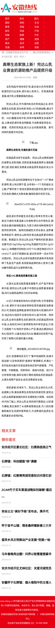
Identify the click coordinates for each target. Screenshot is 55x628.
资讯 (22, 19)
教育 (7, 27)
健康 (22, 39)
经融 (7, 35)
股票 (22, 35)
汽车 (36, 35)
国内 (36, 19)
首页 (7, 19)
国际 (7, 23)
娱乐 (7, 31)
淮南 (36, 47)
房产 (7, 39)
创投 (22, 27)
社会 (36, 27)
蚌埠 (22, 47)
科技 (22, 31)
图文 (7, 43)
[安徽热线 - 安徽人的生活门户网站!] (19, 7)
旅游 (36, 39)
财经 (22, 23)
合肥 (36, 43)
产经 (36, 31)
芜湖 (7, 47)
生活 (36, 23)
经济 (22, 43)
